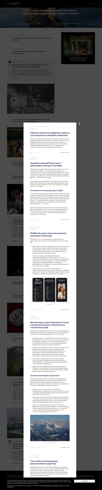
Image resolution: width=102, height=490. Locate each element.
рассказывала (61, 257)
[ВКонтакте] (31, 152)
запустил (39, 239)
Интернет (43, 126)
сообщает (58, 334)
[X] (36, 152)
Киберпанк (33, 126)
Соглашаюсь (84, 481)
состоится (64, 169)
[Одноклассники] (34, 152)
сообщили (45, 469)
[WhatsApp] (42, 152)
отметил (53, 145)
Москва (39, 126)
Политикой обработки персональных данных (52, 485)
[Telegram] (39, 152)
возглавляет (40, 389)
